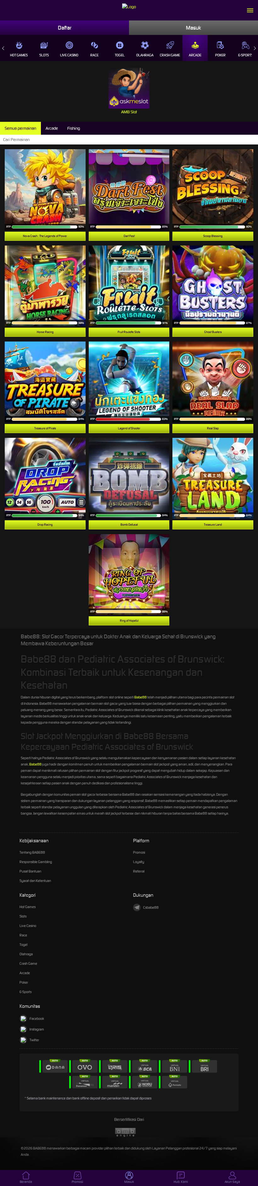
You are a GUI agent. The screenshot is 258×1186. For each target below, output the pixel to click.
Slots (44, 55)
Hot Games (19, 55)
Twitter (34, 1040)
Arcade (195, 55)
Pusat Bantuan (30, 871)
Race (94, 55)
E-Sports (245, 55)
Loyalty (138, 862)
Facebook (37, 1018)
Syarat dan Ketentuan (35, 880)
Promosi (139, 852)
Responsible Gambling (36, 862)
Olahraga (145, 55)
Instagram (37, 1029)
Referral (138, 871)
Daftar (64, 27)
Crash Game (170, 55)
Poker (220, 55)
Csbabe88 (151, 907)
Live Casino (69, 55)
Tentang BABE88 (32, 852)
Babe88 (140, 697)
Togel (120, 55)
